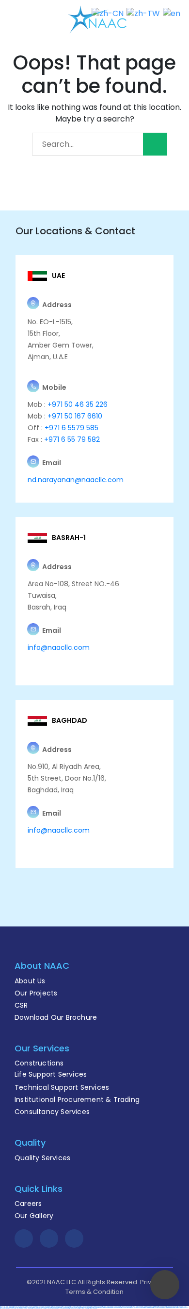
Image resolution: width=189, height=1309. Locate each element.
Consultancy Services (52, 1112)
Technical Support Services (62, 1087)
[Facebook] (24, 1238)
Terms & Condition (94, 1291)
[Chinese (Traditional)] (143, 12)
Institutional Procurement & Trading (77, 1099)
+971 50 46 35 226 (77, 404)
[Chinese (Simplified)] (107, 12)
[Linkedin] (74, 1238)
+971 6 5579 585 (71, 428)
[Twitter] (49, 1238)
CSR (21, 1005)
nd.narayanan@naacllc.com (76, 480)
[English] (171, 12)
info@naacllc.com (59, 647)
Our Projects (36, 993)
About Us (30, 981)
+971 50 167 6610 (74, 416)
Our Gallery (34, 1216)
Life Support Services (51, 1074)
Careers (28, 1203)
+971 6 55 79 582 (71, 439)
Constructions (39, 1063)
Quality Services (42, 1158)
